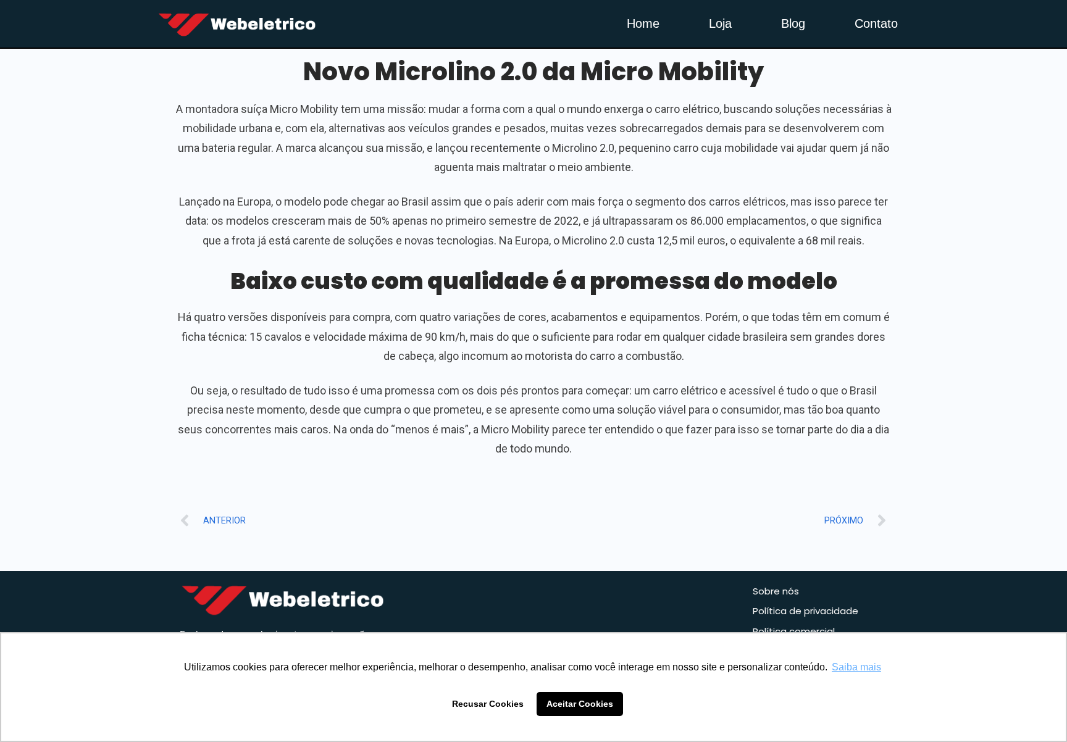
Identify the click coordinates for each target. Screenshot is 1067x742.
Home (643, 23)
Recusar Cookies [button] (488, 704)
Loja (720, 23)
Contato (876, 23)
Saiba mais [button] (856, 667)
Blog (793, 23)
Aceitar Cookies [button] (579, 704)
